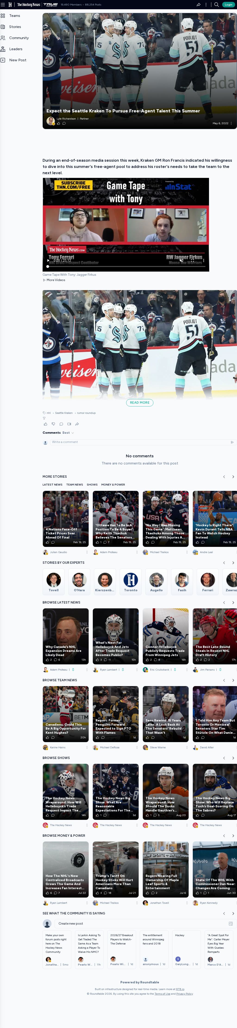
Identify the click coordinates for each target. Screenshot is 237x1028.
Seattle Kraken (63, 413)
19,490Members (71, 4)
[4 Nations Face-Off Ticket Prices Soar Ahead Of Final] (66, 519)
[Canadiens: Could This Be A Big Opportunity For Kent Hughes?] (66, 714)
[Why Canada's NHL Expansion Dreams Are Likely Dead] (66, 636)
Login (228, 4)
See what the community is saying (74, 913)
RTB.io (180, 989)
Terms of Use (162, 993)
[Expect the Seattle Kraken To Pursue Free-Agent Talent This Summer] (140, 71)
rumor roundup (85, 413)
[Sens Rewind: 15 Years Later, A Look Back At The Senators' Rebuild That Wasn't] (166, 714)
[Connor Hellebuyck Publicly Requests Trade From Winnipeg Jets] (166, 636)
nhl (49, 413)
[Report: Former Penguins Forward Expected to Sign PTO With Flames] (116, 714)
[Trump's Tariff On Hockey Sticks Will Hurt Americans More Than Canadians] (116, 870)
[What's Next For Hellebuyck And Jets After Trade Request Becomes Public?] (116, 636)
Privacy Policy (184, 993)
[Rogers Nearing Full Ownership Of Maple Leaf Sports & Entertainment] (166, 870)
